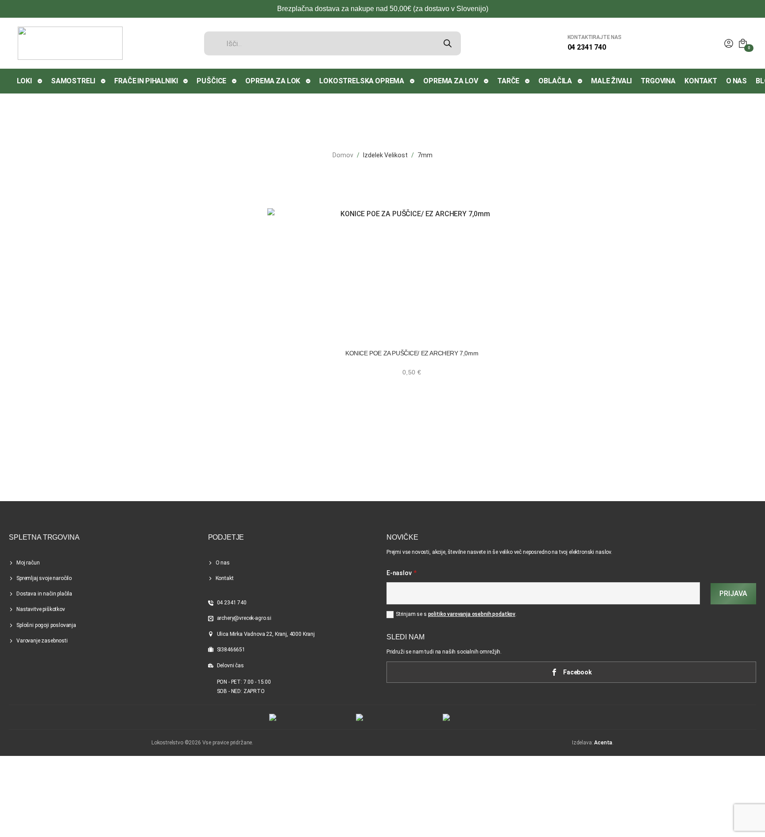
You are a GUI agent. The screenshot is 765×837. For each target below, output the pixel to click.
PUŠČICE (211, 81)
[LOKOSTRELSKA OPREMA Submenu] (412, 81)
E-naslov (401, 573)
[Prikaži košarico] (743, 43)
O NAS (736, 81)
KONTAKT (700, 81)
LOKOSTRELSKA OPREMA (361, 81)
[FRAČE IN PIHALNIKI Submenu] (186, 81)
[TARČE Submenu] (528, 81)
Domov (342, 155)
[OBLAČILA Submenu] (580, 81)
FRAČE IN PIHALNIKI (146, 81)
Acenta (603, 743)
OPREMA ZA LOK (272, 81)
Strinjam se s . (456, 614)
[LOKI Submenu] (40, 81)
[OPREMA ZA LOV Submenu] (486, 81)
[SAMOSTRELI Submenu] (103, 81)
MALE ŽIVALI (611, 81)
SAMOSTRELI (73, 81)
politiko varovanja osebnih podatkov (471, 614)
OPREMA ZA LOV (450, 81)
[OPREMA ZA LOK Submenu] (308, 81)
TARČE (508, 81)
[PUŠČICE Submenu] (234, 81)
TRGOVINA (658, 81)
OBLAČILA (555, 81)
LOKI (24, 81)
